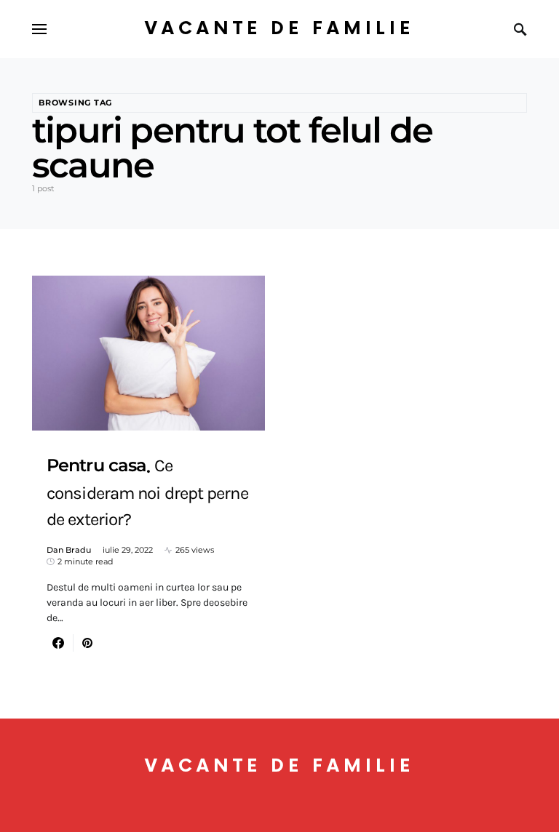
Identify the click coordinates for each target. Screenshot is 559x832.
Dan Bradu (69, 550)
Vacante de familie (279, 28)
